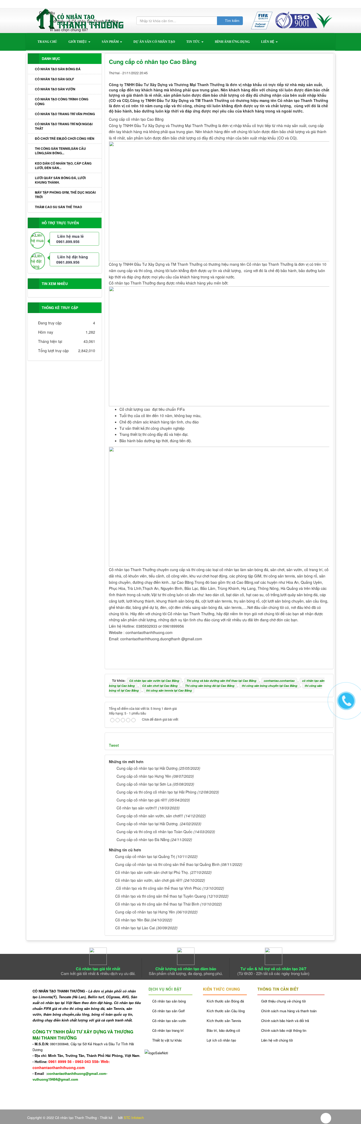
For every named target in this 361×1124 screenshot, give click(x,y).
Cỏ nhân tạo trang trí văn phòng (65, 113)
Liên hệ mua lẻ (70, 236)
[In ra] (316, 72)
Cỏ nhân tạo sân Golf (54, 79)
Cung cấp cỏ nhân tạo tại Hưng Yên (145, 912)
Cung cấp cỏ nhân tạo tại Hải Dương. (148, 823)
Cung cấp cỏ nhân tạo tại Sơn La (144, 784)
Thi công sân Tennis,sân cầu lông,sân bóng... (60, 150)
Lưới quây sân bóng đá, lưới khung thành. (60, 180)
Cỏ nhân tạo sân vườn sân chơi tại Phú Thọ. (152, 872)
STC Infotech (134, 1117)
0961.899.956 (68, 241)
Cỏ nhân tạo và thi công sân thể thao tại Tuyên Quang (160, 896)
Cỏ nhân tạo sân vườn (55, 89)
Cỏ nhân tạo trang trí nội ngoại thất (63, 126)
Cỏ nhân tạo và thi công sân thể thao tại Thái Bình (157, 904)
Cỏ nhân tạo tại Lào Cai (135, 927)
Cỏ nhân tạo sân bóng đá (58, 69)
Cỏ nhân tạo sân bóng (169, 1001)
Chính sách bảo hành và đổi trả (285, 1020)
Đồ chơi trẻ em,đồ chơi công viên (64, 138)
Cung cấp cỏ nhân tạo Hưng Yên (144, 776)
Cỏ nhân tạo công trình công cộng (61, 101)
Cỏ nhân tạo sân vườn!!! (137, 807)
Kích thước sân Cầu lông (226, 1010)
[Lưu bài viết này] (325, 72)
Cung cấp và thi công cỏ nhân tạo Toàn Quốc (154, 831)
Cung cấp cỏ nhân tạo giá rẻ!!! (142, 800)
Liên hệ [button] (268, 42)
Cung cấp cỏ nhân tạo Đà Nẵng (143, 839)
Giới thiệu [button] (78, 42)
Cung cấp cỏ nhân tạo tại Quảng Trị (145, 856)
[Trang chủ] (41, 4)
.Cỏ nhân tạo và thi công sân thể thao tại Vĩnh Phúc (158, 888)
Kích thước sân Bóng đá (225, 1001)
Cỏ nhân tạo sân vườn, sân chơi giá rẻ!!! (148, 880)
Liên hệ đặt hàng (72, 256)
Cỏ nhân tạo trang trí (168, 1030)
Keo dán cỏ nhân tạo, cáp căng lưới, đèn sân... (63, 165)
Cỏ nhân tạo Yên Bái (132, 919)
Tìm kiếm (231, 20)
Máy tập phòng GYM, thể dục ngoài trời (65, 194)
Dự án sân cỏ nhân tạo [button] (154, 42)
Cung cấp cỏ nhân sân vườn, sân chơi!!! (150, 815)
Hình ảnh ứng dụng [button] (232, 42)
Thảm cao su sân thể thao (58, 206)
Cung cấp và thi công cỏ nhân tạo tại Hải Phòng (156, 792)
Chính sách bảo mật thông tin (283, 1030)
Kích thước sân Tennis (224, 1020)
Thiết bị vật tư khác (167, 1040)
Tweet (114, 745)
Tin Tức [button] (193, 42)
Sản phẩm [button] (110, 42)
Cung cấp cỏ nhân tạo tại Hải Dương (147, 768)
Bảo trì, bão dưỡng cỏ (223, 1030)
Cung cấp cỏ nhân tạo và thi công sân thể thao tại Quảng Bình (167, 864)
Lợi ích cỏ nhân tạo (221, 1040)
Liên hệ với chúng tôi (277, 1040)
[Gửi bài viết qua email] (307, 72)
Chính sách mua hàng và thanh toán (289, 1010)
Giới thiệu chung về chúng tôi (283, 1001)
